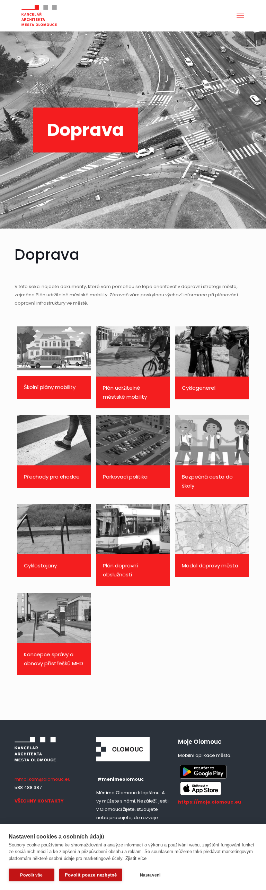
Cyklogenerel (198, 387)
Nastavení (150, 875)
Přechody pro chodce (52, 476)
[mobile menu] (240, 15)
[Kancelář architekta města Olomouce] (39, 15)
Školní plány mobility (50, 387)
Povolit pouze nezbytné (91, 875)
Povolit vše (31, 875)
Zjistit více (136, 858)
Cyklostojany (40, 565)
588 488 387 (28, 787)
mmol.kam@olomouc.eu (43, 779)
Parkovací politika (125, 476)
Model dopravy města (210, 565)
